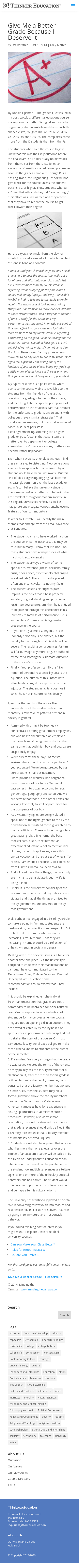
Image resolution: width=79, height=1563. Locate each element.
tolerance (45, 1436)
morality (29, 1397)
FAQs (11, 1485)
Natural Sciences (47, 1397)
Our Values (15, 1466)
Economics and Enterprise (24, 1372)
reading (59, 1416)
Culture (36, 1365)
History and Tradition (22, 1391)
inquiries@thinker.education (27, 1525)
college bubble (47, 1346)
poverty (46, 1416)
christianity (16, 1346)
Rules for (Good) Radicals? (28, 1250)
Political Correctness (50, 1410)
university (60, 1436)
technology (29, 1436)
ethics (62, 1372)
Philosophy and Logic (22, 1410)
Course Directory (19, 1479)
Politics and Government (24, 1416)
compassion (33, 1352)
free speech (16, 1384)
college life (16, 1352)
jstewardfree (20, 45)
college (30, 1346)
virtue (13, 1442)
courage (44, 1359)
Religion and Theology (22, 1423)
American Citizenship (36, 1333)
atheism (56, 1333)
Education (49, 1372)
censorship (31, 1340)
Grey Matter (58, 45)
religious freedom (49, 1423)
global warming (36, 1384)
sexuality (14, 1436)
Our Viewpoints (18, 1472)
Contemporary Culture (22, 1359)
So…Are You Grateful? (25, 1255)
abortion (15, 1333)
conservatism (52, 1352)
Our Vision (14, 1460)
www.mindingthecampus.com (40, 1289)
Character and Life (52, 1340)
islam (58, 1391)
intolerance (44, 1391)
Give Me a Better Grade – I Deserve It (35, 1277)
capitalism (15, 1340)
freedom (50, 1378)
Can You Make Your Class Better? (33, 1244)
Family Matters (18, 1378)
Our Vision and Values (21, 1541)
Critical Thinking (19, 1365)
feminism (35, 1378)
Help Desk (14, 1545)
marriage (15, 1397)
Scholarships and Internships (48, 1429)
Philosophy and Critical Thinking (28, 1404)
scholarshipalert (19, 1429)
